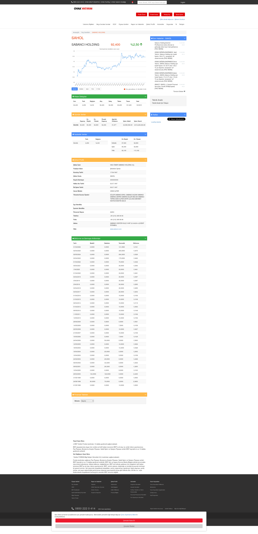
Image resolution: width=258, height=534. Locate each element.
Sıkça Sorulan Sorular (103, 24)
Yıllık (92, 89)
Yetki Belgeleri (114, 487)
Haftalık (81, 89)
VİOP (114, 24)
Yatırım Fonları (75, 498)
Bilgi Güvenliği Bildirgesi (180, 508)
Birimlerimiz (153, 487)
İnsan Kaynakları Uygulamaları (157, 490)
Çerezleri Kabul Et (129, 520)
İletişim (181, 24)
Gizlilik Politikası (169, 508)
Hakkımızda (114, 484)
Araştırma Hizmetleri (135, 484)
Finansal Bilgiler (114, 492)
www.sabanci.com (116, 229)
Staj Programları (154, 495)
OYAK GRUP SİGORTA (92, 2)
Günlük (75, 89)
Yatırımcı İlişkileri (88, 24)
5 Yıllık (98, 89)
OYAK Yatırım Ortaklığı (118, 2)
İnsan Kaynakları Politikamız (157, 484)
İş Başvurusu (153, 492)
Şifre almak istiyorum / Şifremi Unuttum (172, 19)
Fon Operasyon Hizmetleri (137, 497)
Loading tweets (156, 122)
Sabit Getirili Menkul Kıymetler (79, 492)
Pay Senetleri (75, 484)
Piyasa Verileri (123, 24)
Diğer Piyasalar (75, 495)
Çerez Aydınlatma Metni (128, 515)
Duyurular (169, 24)
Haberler (93, 484)
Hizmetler (160, 24)
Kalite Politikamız (115, 490)
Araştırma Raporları (96, 492)
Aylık (87, 89)
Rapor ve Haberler (137, 24)
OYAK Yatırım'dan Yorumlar (97, 487)
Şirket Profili (150, 24)
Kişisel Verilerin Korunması (156, 508)
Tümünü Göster (178, 91)
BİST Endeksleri (75, 490)
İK (176, 24)
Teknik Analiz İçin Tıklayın (160, 103)
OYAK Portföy (105, 2)
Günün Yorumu (95, 490)
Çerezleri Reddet (129, 526)
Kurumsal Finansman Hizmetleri (138, 494)
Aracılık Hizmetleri (135, 487)
